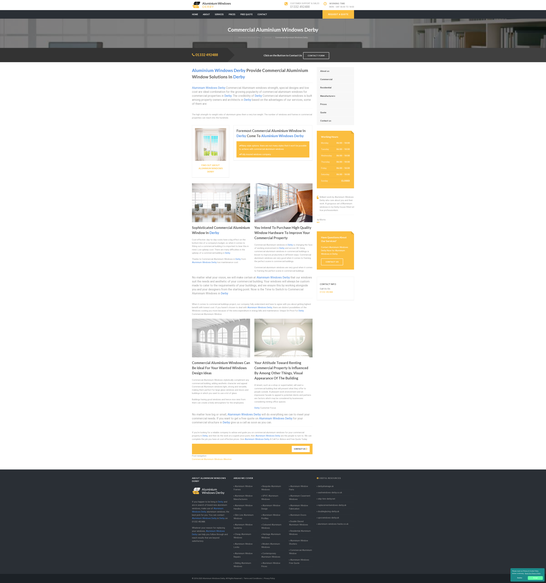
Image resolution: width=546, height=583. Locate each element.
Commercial (326, 79)
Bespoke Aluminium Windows (271, 488)
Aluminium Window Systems (243, 526)
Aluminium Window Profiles (270, 517)
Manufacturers (327, 96)
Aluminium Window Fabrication (298, 507)
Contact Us (300, 449)
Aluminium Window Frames (243, 488)
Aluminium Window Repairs (243, 555)
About (206, 14)
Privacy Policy (269, 578)
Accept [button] (535, 578)
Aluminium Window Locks (243, 545)
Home (195, 14)
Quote (323, 112)
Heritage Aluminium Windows (271, 536)
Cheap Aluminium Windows (242, 536)
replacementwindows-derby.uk (332, 505)
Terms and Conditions (253, 578)
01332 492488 (300, 7)
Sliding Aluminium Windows (242, 565)
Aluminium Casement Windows (299, 497)
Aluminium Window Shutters (298, 542)
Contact (262, 14)
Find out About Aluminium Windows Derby (211, 168)
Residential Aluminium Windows (300, 532)
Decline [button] (519, 578)
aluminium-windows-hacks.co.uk (333, 524)
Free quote (246, 14)
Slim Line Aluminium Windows (244, 517)
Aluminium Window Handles (243, 507)
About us (324, 71)
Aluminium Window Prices (270, 565)
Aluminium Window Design (270, 507)
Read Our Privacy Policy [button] (533, 573)
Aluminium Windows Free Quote (299, 561)
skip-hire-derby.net (326, 498)
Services (219, 14)
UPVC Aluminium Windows (269, 497)
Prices (232, 14)
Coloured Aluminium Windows (271, 526)
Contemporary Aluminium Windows (270, 555)
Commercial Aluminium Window (300, 552)
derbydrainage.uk (326, 486)
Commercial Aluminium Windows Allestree (212, 459)
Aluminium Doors (298, 515)
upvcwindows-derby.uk (328, 517)
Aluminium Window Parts (298, 488)
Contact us (325, 121)
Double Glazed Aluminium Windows (298, 523)
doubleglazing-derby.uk (328, 511)
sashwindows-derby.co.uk (330, 492)
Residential (325, 87)
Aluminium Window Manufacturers (243, 497)
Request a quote (338, 14)
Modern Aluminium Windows (270, 545)
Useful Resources (330, 478)
